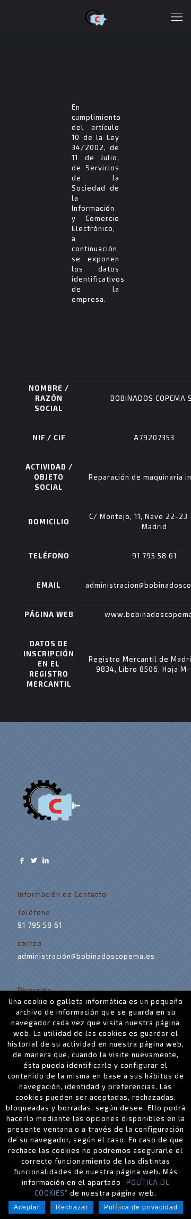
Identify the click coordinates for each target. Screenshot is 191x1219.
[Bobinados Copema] (95, 16)
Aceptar (27, 1207)
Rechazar (72, 1207)
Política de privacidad (141, 1207)
